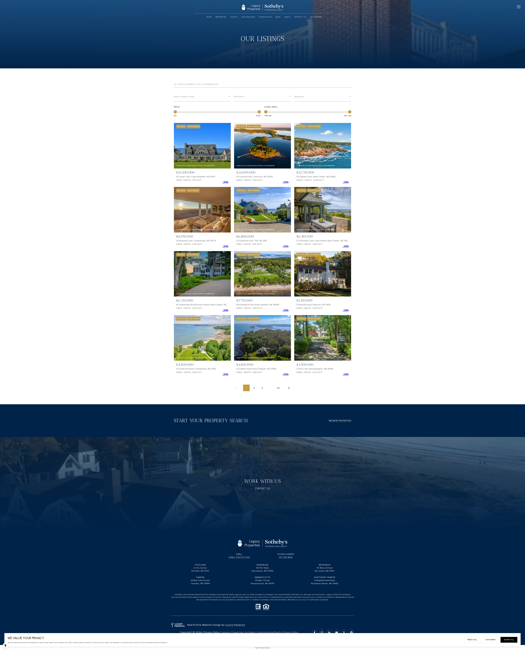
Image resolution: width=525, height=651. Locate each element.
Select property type (184, 96)
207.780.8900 (286, 557)
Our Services (248, 17)
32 (278, 387)
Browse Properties (340, 420)
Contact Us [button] (262, 488)
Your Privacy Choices (262, 648)
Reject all (472, 640)
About (287, 17)
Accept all (509, 640)
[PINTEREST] (351, 632)
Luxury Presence (235, 624)
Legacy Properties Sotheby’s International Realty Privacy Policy (260, 632)
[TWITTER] (344, 632)
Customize (490, 640)
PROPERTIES (221, 17)
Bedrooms (299, 96)
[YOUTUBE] (336, 632)
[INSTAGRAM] (322, 632)
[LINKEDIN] (329, 632)
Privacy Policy (212, 632)
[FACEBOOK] (314, 632)
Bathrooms (239, 96)
